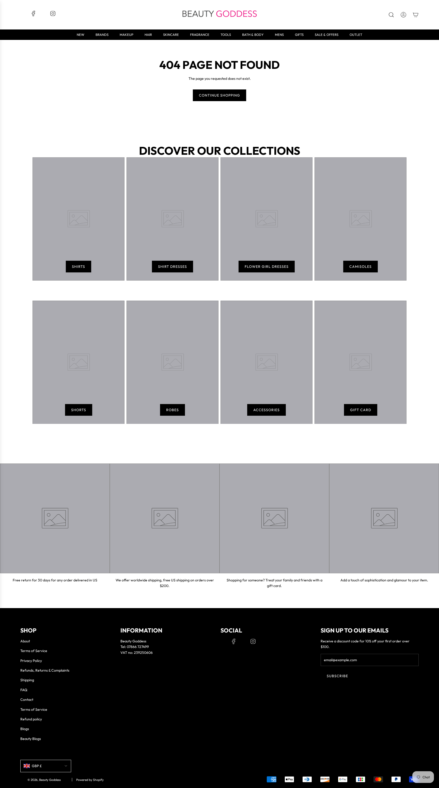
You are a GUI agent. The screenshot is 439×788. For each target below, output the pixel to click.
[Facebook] (33, 15)
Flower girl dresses (267, 266)
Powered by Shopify (90, 780)
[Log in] (403, 15)
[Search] (391, 15)
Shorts (78, 410)
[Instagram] (53, 15)
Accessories (266, 410)
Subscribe (337, 676)
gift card (360, 410)
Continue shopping (219, 95)
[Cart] (416, 15)
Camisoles (360, 266)
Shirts (78, 266)
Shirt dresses (172, 266)
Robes (172, 410)
